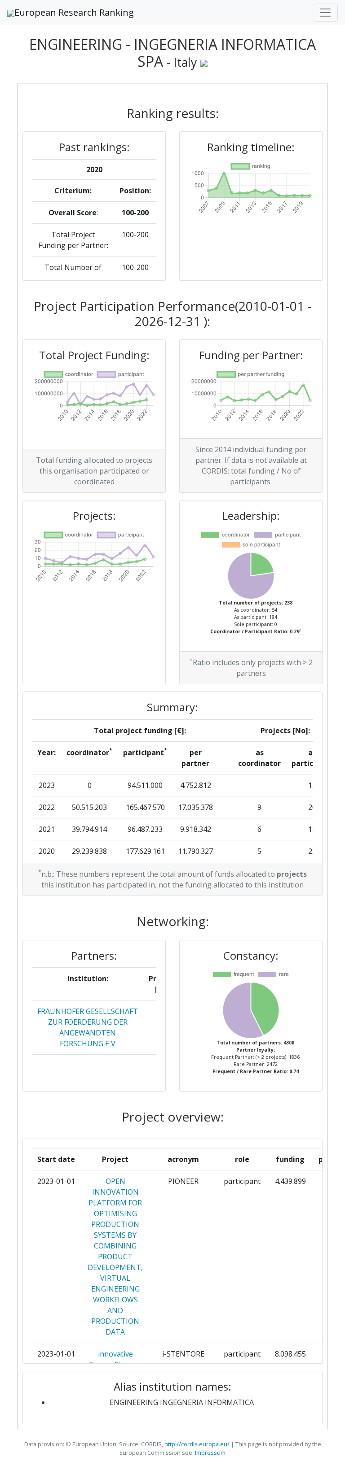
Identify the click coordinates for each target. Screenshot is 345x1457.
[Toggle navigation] (325, 13)
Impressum (210, 1452)
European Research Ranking (74, 12)
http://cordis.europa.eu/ (197, 1444)
